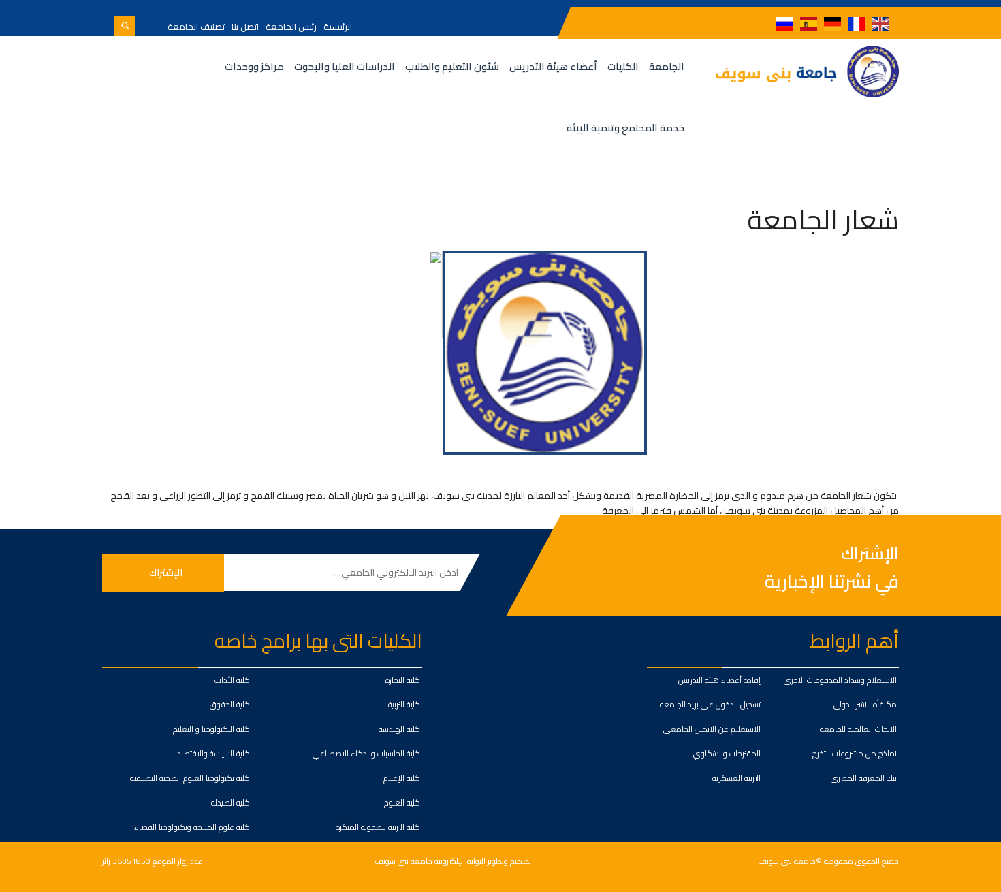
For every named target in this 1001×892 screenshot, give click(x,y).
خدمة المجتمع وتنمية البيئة (625, 128)
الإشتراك (870, 554)
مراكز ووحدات (254, 66)
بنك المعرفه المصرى (864, 778)
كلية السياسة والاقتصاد (213, 753)
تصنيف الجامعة (196, 26)
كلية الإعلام (401, 778)
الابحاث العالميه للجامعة (858, 729)
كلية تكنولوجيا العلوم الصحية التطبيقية (190, 778)
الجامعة (666, 66)
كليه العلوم (402, 802)
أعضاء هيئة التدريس (553, 66)
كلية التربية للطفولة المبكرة (378, 827)
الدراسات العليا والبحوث (344, 66)
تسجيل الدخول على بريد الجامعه (710, 704)
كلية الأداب (232, 680)
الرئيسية (337, 26)
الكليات (623, 66)
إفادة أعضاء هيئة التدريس (719, 680)
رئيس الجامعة (291, 26)
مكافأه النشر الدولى (865, 704)
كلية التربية (404, 704)
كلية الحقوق (230, 704)
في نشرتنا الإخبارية (832, 581)
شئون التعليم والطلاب (452, 66)
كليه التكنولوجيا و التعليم (211, 729)
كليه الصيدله (230, 802)
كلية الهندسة (399, 729)
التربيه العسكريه (736, 778)
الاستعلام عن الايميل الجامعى (712, 729)
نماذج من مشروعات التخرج (854, 753)
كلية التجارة (402, 680)
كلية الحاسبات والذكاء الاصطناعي (366, 753)
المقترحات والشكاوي (727, 753)
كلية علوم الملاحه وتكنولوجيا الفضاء (192, 827)
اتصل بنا (245, 26)
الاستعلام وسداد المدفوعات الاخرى (840, 680)
